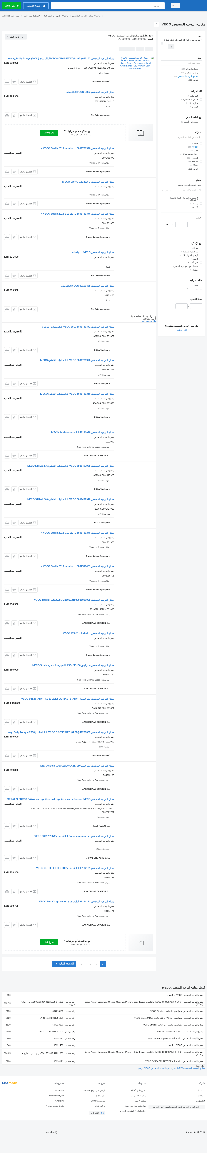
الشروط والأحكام (138, 1090)
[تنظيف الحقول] (162, 43)
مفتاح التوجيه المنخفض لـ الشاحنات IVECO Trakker (180, 1031)
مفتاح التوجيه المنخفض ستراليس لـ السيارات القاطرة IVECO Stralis (173, 1025)
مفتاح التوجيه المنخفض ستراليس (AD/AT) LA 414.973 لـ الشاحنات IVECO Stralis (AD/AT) (67, 698)
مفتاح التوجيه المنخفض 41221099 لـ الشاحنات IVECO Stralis (82, 432)
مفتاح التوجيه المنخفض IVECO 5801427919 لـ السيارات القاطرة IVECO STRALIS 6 (70, 499)
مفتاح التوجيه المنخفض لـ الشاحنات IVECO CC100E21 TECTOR (174, 1061)
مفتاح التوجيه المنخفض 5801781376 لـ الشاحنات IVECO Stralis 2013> (77, 148)
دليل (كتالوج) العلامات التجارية (133, 1111)
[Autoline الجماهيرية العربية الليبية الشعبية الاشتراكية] (194, 6)
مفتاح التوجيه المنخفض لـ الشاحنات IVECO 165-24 (88, 633)
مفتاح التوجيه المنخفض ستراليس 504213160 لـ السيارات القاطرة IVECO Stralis (73, 665)
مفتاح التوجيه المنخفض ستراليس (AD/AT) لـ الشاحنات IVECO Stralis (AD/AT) (168, 1018)
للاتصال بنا (200, 1101)
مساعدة (201, 1095)
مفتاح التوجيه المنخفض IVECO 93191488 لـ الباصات (87, 286)
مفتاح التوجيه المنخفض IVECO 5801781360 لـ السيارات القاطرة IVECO (77, 394)
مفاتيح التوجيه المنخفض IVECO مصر (188, 1068)
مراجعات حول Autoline (135, 1106)
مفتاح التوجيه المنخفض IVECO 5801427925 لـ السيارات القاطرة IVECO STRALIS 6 (70, 466)
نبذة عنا (201, 1090)
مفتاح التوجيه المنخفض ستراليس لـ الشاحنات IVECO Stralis (176, 1011)
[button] (14, 82)
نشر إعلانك (49, 132)
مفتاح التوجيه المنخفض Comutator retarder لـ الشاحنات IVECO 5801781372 (74, 836)
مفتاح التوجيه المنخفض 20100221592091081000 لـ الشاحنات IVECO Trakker (73, 600)
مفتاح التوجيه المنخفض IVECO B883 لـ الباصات (90, 92)
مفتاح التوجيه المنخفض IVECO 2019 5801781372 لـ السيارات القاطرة (78, 326)
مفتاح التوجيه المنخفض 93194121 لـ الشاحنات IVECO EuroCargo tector (76, 901)
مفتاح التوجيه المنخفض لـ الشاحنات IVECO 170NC (88, 182)
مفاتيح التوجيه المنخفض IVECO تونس (155, 1068)
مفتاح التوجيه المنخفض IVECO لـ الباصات (93, 252)
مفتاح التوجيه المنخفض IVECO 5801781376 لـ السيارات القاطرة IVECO (77, 360)
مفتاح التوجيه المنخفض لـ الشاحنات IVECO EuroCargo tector (175, 1038)
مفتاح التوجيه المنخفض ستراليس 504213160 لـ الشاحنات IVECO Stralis (77, 765)
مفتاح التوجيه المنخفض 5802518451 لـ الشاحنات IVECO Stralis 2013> (77, 566)
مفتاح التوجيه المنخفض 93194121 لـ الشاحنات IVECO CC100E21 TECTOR (75, 868)
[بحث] (162, 6)
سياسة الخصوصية (138, 1095)
